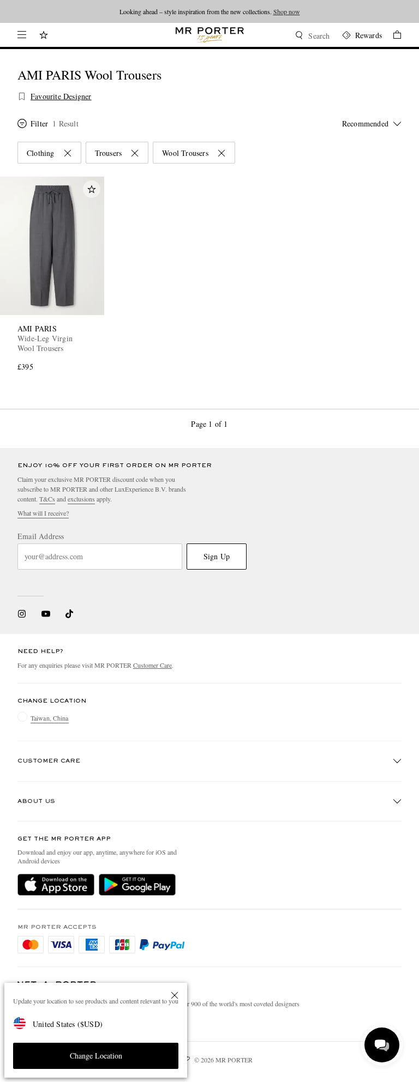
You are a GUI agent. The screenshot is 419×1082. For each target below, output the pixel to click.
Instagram (21, 613)
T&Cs (47, 498)
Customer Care (152, 665)
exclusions (81, 498)
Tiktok (69, 613)
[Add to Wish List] (91, 189)
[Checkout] (392, 36)
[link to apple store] (55, 885)
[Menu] (21, 35)
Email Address (40, 536)
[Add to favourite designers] (21, 96)
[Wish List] (43, 36)
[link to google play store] (137, 885)
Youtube (45, 613)
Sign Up (216, 556)
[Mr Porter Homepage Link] (210, 35)
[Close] (174, 995)
